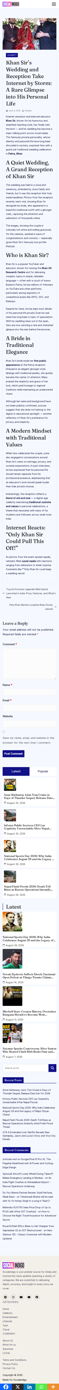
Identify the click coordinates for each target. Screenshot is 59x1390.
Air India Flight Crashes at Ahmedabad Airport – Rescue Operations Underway (27, 1181)
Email (7, 700)
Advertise (8, 1349)
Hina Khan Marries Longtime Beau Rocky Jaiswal (31, 606)
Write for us (9, 1344)
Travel (6, 1329)
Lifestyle (7, 1321)
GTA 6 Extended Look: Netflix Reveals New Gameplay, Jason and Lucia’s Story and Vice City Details (29, 1136)
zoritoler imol (10, 1159)
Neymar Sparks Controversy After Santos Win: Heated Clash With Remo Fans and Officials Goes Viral (29, 1050)
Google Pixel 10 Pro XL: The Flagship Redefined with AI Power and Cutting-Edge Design (28, 1163)
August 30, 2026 (16, 803)
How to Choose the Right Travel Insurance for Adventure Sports (29, 1215)
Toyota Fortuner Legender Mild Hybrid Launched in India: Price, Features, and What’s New (31, 593)
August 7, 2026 (14, 1056)
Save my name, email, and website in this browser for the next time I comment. (28, 740)
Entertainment (10, 1317)
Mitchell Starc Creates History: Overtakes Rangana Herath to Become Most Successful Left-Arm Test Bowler (29, 1013)
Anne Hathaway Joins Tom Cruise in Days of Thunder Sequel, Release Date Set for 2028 (28, 796)
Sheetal (28, 110)
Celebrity (12, 55)
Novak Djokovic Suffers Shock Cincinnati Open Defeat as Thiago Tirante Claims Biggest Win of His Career (29, 976)
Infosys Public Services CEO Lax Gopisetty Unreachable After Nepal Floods (26, 827)
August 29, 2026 (16, 864)
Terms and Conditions (14, 1360)
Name (7, 685)
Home (6, 1309)
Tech (5, 1325)
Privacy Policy (10, 1364)
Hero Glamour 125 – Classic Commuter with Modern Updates (27, 1234)
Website (8, 716)
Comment (10, 644)
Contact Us (9, 1368)
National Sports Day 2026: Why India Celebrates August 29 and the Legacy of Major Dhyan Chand (29, 858)
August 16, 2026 (14, 982)
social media (29, 561)
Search (52, 1068)
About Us (8, 1340)
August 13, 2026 (14, 1019)
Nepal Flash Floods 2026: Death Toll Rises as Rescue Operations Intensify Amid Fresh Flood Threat (27, 888)
